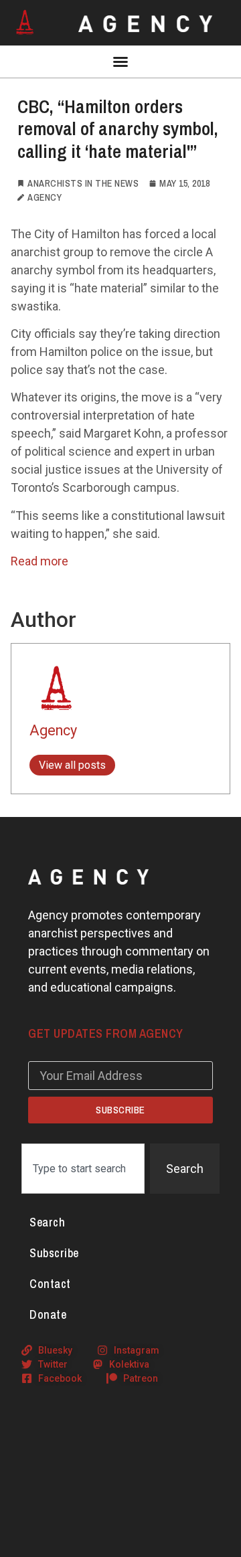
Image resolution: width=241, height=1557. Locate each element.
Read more (39, 561)
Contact (50, 1283)
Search (47, 1222)
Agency (53, 730)
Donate (47, 1314)
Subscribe (54, 1253)
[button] (120, 62)
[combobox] (83, 1168)
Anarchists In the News (83, 183)
